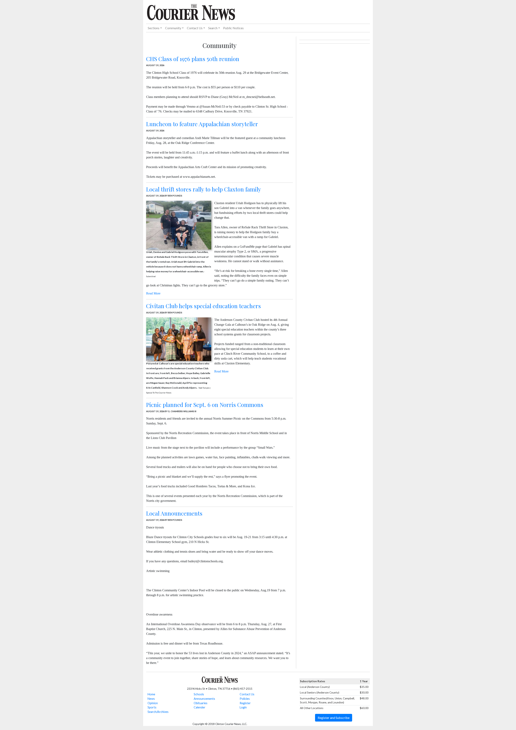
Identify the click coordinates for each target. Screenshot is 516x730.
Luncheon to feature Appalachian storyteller (202, 124)
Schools (199, 694)
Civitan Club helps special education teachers (203, 306)
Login (243, 707)
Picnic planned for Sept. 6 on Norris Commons (204, 404)
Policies (245, 698)
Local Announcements (174, 513)
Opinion (153, 703)
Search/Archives (158, 711)
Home (151, 694)
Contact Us (247, 694)
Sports (152, 707)
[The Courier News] (191, 11)
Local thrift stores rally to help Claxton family (203, 189)
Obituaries (200, 703)
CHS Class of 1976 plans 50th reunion (192, 58)
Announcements (204, 698)
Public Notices (233, 28)
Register (245, 703)
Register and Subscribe (334, 718)
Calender (199, 707)
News (151, 698)
